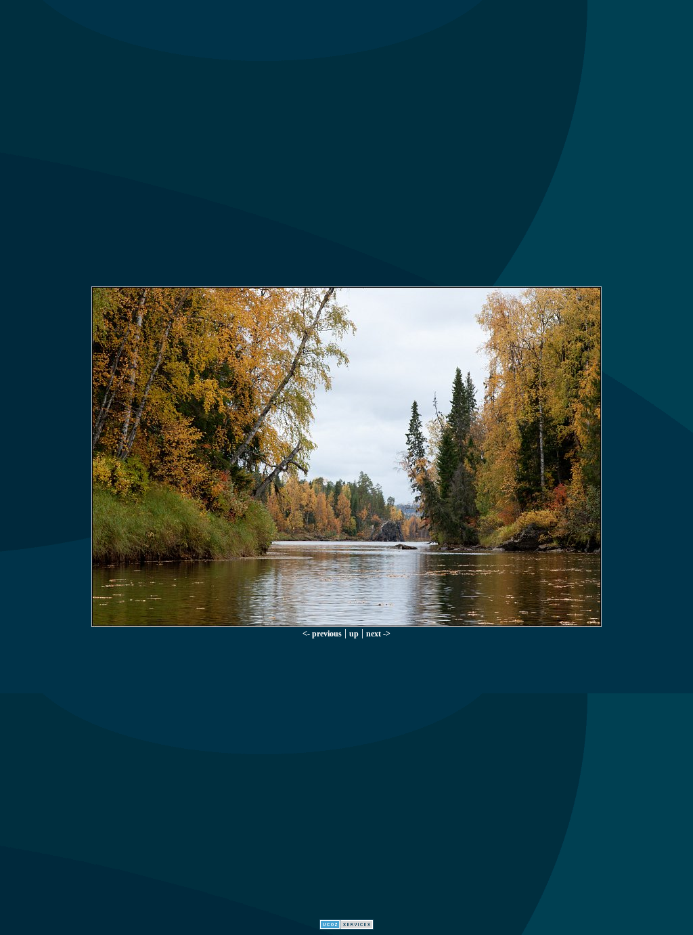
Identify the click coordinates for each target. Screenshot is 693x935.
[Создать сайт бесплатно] (346, 926)
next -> (378, 633)
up (354, 633)
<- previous (322, 633)
